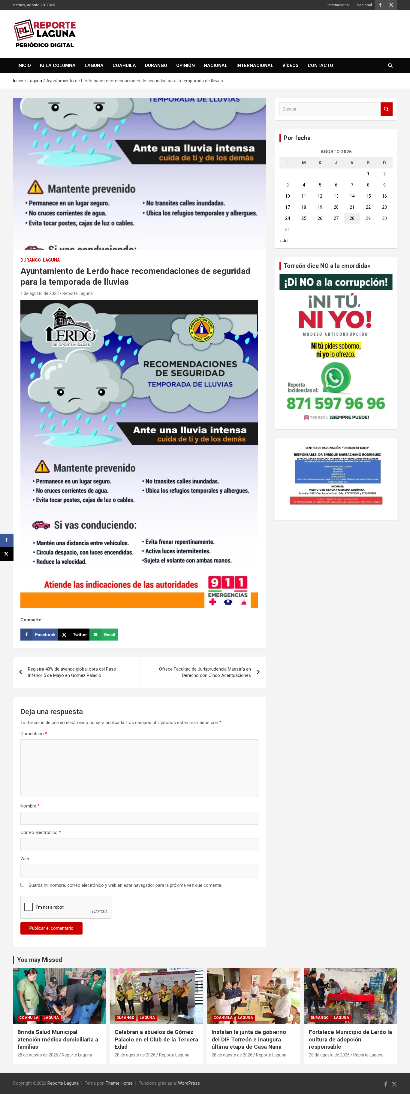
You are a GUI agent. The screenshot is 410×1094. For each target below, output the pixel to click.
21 (352, 207)
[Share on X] (7, 554)
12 (320, 196)
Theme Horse (119, 1083)
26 (320, 218)
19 (320, 207)
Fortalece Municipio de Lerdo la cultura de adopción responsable (350, 1039)
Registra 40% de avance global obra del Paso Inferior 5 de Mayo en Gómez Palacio (72, 672)
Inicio (24, 65)
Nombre (30, 806)
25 (303, 218)
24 (287, 218)
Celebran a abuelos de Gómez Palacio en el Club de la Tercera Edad (156, 1039)
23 (384, 207)
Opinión (185, 65)
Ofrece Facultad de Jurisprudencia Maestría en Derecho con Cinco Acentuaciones (205, 672)
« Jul (283, 240)
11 (303, 196)
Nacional (364, 5)
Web (24, 859)
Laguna (94, 65)
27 (336, 218)
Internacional (338, 5)
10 (287, 196)
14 (352, 196)
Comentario (33, 733)
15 (368, 196)
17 (287, 207)
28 (352, 218)
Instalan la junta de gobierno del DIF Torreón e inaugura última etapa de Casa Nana (249, 1039)
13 (336, 196)
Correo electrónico (40, 832)
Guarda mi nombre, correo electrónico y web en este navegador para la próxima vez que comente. (125, 885)
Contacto (320, 65)
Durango (156, 65)
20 (336, 207)
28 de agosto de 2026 (37, 1055)
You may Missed (39, 959)
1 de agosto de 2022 (39, 293)
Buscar (387, 109)
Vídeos (290, 65)
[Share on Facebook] (7, 540)
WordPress (189, 1083)
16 (384, 196)
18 (303, 207)
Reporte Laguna (77, 293)
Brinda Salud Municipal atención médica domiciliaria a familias (57, 1039)
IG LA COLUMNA (58, 65)
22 (368, 207)
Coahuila (124, 65)
